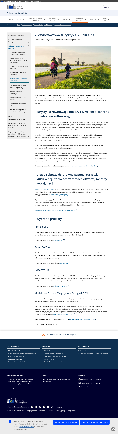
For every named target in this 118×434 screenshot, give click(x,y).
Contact (59, 407)
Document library (49, 359)
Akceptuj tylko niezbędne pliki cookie (94, 422)
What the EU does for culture (16, 351)
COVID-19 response (50, 351)
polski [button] (108, 7)
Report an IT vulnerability (15, 411)
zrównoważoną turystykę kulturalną (84, 166)
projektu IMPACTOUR (60, 286)
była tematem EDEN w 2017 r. (63, 314)
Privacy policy (60, 411)
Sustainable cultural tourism (63, 25)
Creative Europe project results (53, 362)
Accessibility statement (15, 389)
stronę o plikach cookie (27, 426)
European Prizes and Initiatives (17, 362)
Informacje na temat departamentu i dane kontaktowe (57, 381)
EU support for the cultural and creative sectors (22, 353)
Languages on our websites (36, 411)
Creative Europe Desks (86, 351)
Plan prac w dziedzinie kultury (45, 189)
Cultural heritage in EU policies (43, 25)
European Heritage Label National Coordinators (94, 353)
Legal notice (72, 411)
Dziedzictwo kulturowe (15, 359)
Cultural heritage (27, 25)
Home (11, 19)
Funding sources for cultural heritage (55, 356)
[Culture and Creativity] (17, 6)
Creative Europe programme (16, 356)
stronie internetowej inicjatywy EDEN (81, 319)
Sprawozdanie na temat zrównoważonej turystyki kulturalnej (55, 210)
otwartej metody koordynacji (58, 195)
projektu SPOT (58, 240)
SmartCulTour (63, 263)
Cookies (50, 411)
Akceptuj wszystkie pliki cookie (66, 422)
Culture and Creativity (15, 376)
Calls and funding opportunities (53, 353)
